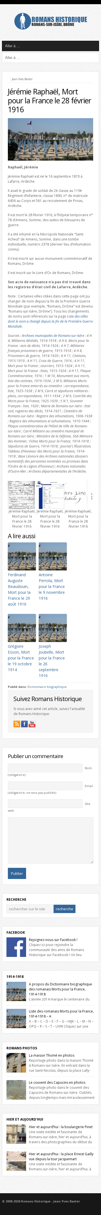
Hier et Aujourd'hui (24, 1119)
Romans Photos (21, 1048)
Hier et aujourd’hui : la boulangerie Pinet (61, 1127)
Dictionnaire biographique (47, 687)
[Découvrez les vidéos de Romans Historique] (32, 724)
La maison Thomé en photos (51, 1055)
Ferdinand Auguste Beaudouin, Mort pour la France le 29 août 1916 (19, 589)
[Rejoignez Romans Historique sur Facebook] (24, 724)
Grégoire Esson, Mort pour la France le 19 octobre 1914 (21, 658)
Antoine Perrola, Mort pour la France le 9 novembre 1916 (52, 586)
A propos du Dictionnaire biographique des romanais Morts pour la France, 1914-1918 (60, 989)
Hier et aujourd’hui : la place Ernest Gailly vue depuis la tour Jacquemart (61, 1156)
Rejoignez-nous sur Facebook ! (53, 939)
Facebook (15, 932)
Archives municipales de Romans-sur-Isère (53, 335)
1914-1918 (15, 976)
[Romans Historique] (50, 28)
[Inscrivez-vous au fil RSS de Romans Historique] (16, 724)
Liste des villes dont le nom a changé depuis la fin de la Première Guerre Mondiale (50, 321)
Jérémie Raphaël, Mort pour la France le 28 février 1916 (49, 101)
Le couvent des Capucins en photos (57, 1082)
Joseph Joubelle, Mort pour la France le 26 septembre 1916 (52, 661)
